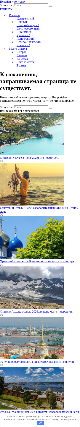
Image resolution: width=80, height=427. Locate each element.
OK (40, 422)
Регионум (6, 8)
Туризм (21, 65)
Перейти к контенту (12, 1)
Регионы (14, 15)
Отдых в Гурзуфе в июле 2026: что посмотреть (29, 157)
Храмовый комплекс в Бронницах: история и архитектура (37, 261)
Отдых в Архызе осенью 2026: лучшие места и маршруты (36, 311)
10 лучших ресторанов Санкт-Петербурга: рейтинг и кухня (37, 361)
